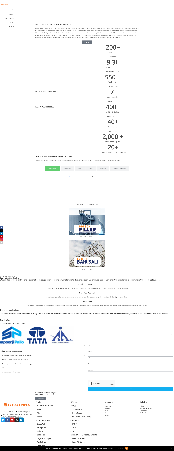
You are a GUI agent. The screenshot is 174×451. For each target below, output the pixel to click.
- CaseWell (40, 424)
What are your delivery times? (11, 372)
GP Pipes (74, 402)
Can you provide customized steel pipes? (15, 360)
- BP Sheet (75, 420)
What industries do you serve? (11, 368)
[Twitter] (3, 420)
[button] (2, 335)
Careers (12, 22)
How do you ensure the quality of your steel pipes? (18, 364)
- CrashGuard (77, 413)
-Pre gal (74, 406)
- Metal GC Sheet (78, 438)
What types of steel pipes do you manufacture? (17, 355)
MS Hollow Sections (44, 406)
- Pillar (38, 413)
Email (89, 357)
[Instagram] (16, 420)
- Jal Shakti (40, 435)
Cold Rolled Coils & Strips (81, 416)
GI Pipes (39, 431)
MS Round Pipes (43, 420)
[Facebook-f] (7, 420)
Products (10, 14)
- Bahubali (40, 416)
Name (90, 351)
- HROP (74, 424)
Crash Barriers (77, 409)
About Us (10, 10)
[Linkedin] (21, 420)
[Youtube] (12, 420)
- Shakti (39, 409)
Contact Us (11, 26)
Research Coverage (8, 18)
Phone (90, 364)
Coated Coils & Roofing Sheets (84, 435)
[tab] (52, 168)
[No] (172, 448)
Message (90, 370)
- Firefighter (41, 427)
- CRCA (73, 427)
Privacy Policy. (120, 448)
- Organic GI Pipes (43, 438)
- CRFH (73, 431)
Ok (126, 448)
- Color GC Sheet (78, 442)
